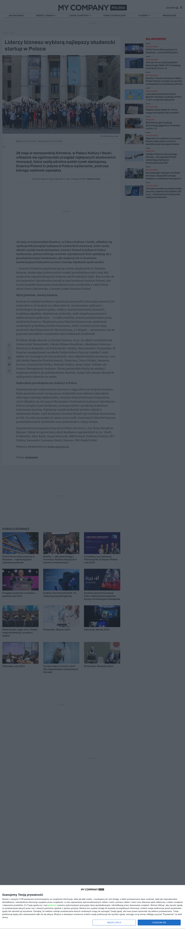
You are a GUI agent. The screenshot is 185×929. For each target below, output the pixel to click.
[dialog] (92, 907)
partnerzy (52, 905)
